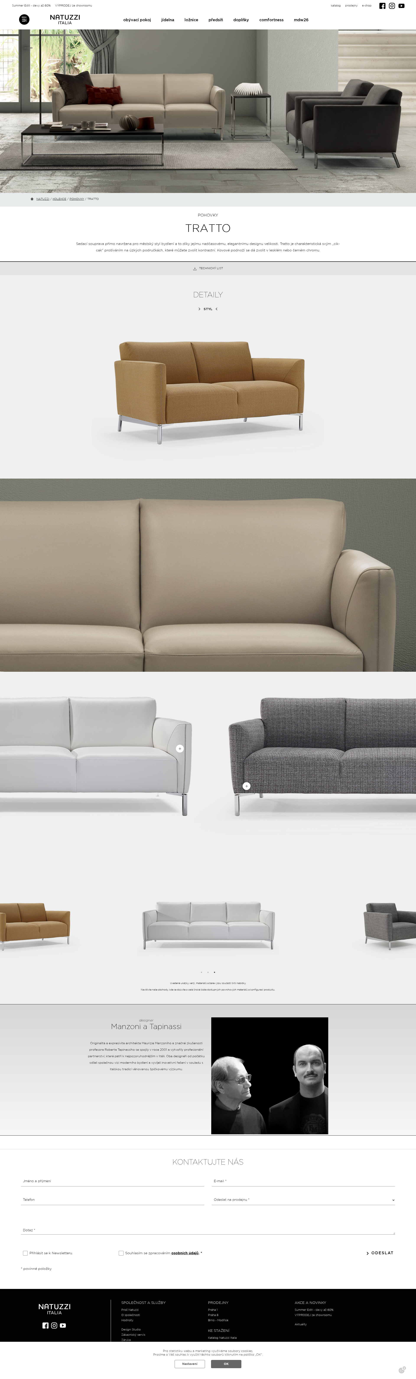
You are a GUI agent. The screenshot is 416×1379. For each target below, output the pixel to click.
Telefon (29, 1199)
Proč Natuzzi (130, 1310)
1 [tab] (201, 972)
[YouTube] (401, 5)
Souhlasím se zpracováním (163, 1253)
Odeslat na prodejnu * (231, 1199)
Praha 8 (213, 1315)
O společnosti (130, 1315)
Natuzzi (42, 199)
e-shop (367, 5)
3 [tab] (214, 972)
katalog (336, 5)
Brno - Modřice (218, 1320)
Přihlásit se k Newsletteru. (51, 1253)
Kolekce (59, 199)
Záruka (126, 1340)
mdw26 (301, 20)
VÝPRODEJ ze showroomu (73, 5)
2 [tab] (208, 972)
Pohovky (77, 199)
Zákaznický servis (133, 1335)
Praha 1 (213, 1310)
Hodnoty (127, 1320)
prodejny (351, 5)
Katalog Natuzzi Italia (222, 1338)
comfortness (271, 20)
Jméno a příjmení (37, 1181)
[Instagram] (391, 5)
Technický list (211, 268)
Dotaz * (29, 1230)
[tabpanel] (208, 925)
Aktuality (301, 1324)
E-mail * (220, 1181)
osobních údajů (184, 1253)
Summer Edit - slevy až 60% (31, 5)
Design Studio (131, 1329)
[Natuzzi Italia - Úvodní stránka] (65, 20)
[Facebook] (382, 5)
